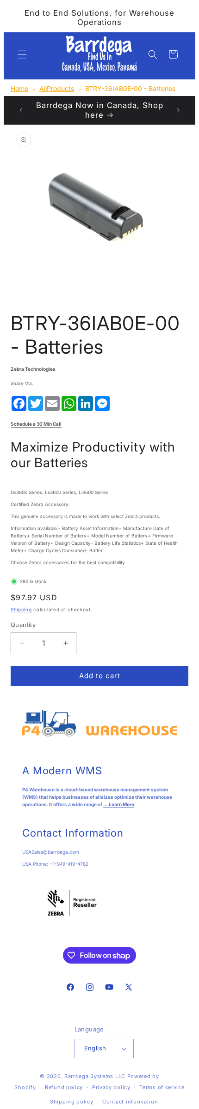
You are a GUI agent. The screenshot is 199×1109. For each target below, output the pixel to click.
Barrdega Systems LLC (94, 1076)
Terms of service (161, 1087)
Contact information (130, 1101)
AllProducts (56, 88)
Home (19, 88)
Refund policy (64, 1087)
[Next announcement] (178, 110)
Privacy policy (111, 1087)
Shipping (21, 609)
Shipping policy (71, 1101)
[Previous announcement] (21, 110)
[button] (22, 54)
